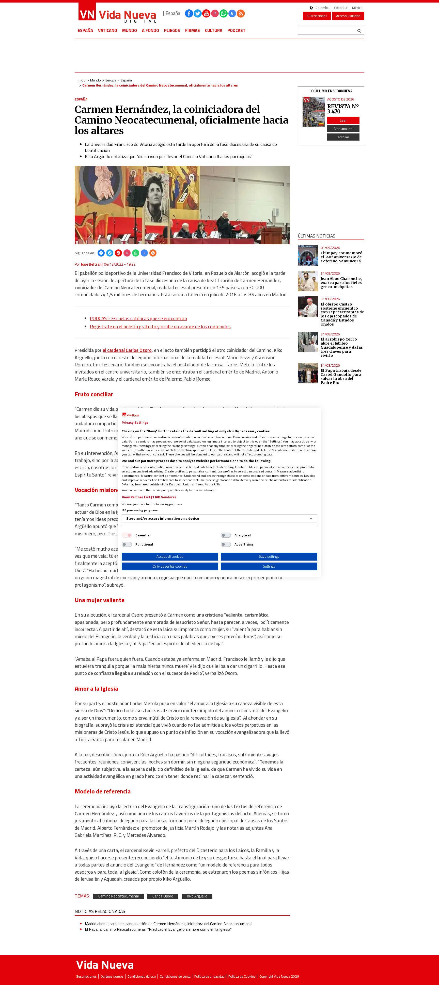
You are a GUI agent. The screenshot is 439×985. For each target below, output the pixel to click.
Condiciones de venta (175, 976)
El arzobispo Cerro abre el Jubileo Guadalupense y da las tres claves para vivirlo (342, 347)
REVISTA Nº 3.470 (343, 109)
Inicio (82, 80)
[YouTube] (118, 253)
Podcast (236, 30)
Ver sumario (343, 128)
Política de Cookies (242, 976)
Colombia (323, 8)
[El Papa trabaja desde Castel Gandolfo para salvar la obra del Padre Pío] (308, 373)
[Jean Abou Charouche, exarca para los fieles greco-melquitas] (308, 281)
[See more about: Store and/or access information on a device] (311, 518)
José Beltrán (91, 264)
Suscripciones (317, 15)
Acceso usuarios (348, 15)
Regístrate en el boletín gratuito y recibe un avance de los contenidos (160, 326)
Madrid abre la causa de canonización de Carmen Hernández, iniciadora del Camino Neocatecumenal (168, 924)
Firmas (192, 30)
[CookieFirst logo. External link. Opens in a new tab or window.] (131, 415)
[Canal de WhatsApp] (223, 13)
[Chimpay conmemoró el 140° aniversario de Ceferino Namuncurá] (308, 255)
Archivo (343, 137)
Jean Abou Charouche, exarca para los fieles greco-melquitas (341, 282)
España (85, 30)
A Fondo (150, 30)
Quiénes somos (112, 976)
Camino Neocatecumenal (118, 896)
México (357, 8)
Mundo (129, 30)
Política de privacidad (209, 976)
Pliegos (172, 30)
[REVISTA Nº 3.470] (314, 112)
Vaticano (107, 30)
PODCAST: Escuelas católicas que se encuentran (138, 318)
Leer (343, 120)
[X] (109, 253)
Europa (110, 80)
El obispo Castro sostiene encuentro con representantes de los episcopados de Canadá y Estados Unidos (342, 314)
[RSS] (152, 253)
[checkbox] (127, 535)
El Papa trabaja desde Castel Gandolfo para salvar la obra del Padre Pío (341, 376)
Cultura (213, 30)
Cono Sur (341, 8)
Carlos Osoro (162, 896)
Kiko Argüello (197, 896)
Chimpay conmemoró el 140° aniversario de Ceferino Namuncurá (342, 257)
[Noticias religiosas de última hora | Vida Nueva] (117, 13)
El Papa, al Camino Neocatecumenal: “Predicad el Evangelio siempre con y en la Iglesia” (158, 929)
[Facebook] (101, 253)
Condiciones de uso (142, 976)
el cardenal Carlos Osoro (127, 350)
